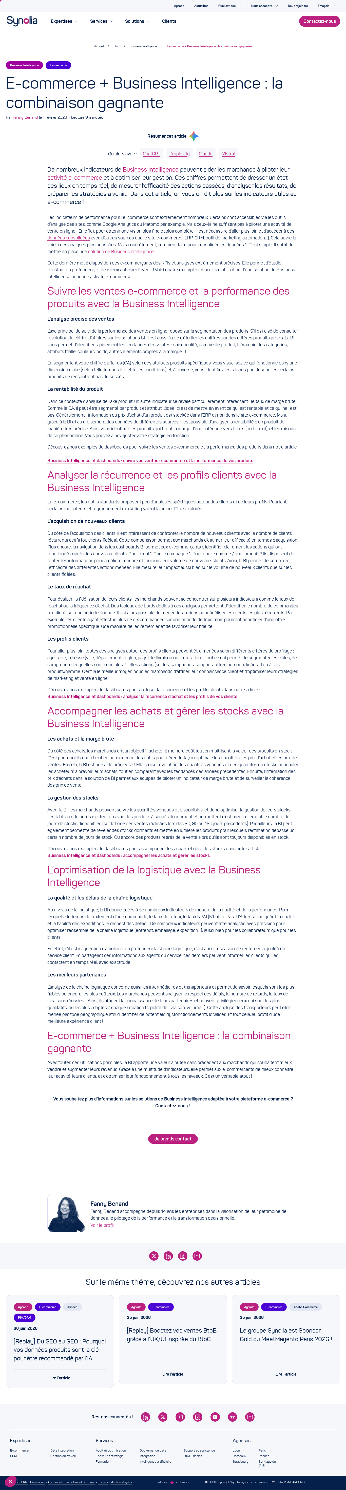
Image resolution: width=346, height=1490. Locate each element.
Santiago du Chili (267, 1464)
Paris (262, 1450)
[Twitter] (154, 1256)
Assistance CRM (17, 1482)
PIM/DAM (24, 1317)
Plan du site (37, 1482)
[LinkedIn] (168, 1256)
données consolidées (68, 238)
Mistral (228, 154)
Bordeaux (239, 1456)
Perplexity (179, 154)
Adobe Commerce (306, 1307)
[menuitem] (64, 21)
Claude (206, 154)
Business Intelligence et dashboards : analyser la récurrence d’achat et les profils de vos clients (142, 696)
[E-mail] (197, 1256)
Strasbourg (240, 1462)
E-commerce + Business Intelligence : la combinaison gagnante (209, 46)
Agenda (23, 1307)
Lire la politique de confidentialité (33, 1448)
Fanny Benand (25, 117)
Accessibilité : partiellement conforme (71, 1482)
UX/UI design (193, 1456)
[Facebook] (183, 1256)
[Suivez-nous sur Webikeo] (232, 1417)
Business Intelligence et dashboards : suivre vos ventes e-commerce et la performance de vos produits (150, 460)
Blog (116, 46)
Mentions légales (121, 1482)
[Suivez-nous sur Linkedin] (145, 1417)
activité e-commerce (74, 177)
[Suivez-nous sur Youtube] (215, 1417)
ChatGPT (151, 154)
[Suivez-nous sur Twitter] (163, 1417)
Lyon (236, 1450)
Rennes (264, 1456)
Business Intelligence (143, 46)
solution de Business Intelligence (121, 251)
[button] (11, 1481)
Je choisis (32, 1464)
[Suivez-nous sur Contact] (250, 1417)
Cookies (103, 1482)
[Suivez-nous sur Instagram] (180, 1417)
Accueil (99, 46)
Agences (242, 1440)
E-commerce (58, 65)
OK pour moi (85, 1464)
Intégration (147, 1456)
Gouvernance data (153, 1450)
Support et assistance (199, 1450)
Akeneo (72, 1307)
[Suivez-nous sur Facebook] (198, 1417)
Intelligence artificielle (155, 1462)
